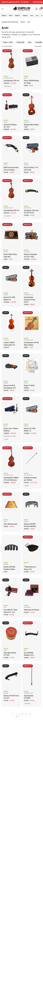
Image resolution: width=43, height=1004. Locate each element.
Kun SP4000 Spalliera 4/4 (29, 654)
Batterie (17, 15)
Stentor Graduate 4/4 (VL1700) (30, 255)
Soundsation (8, 78)
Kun (25, 650)
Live (37, 15)
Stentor (27, 252)
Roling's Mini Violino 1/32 (31, 126)
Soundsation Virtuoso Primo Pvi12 (29, 299)
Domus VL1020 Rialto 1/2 (29, 429)
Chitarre (4, 15)
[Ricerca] (36, 9)
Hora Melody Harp (10, 524)
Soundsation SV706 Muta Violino (31, 344)
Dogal (26, 383)
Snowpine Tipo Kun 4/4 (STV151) (31, 211)
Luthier (6, 340)
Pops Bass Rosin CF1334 (10, 654)
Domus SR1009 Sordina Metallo (30, 525)
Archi (28, 22)
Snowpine (27, 208)
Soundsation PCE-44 (11, 81)
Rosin (6, 252)
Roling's (27, 122)
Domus (6, 294)
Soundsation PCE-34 (11, 210)
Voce (31, 15)
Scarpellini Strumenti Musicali (10, 22)
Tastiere (25, 15)
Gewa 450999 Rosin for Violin (31, 82)
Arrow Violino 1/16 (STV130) (31, 168)
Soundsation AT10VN (28, 697)
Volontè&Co (28, 475)
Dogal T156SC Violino (29, 387)
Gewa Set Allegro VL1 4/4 (10, 126)
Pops (5, 650)
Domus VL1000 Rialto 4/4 (9, 298)
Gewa (26, 78)
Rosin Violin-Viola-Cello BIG (10, 255)
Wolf (5, 165)
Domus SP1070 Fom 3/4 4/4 (11, 697)
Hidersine (27, 607)
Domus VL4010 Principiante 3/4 (10, 387)
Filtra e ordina (8, 46)
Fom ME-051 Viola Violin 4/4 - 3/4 (10, 611)
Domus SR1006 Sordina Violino (9, 568)
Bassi (10, 15)
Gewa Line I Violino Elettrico (11, 429)
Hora (5, 521)
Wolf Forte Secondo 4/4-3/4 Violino (11, 168)
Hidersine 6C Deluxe (31, 610)
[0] (39, 9)
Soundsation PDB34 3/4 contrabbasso (11, 479)
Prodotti (22, 22)
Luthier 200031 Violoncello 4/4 (9, 344)
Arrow (26, 165)
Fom (5, 607)
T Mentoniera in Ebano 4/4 (30, 568)
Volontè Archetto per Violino (30, 479)
